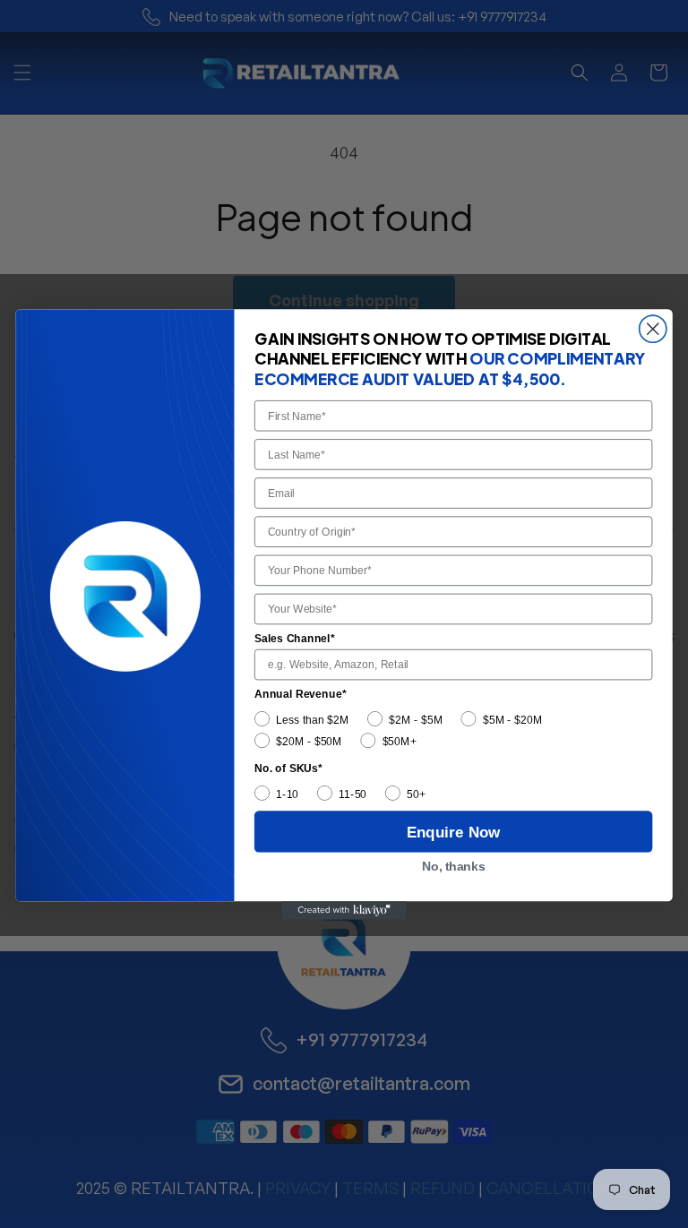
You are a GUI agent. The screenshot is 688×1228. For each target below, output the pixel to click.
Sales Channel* (294, 637)
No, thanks (454, 866)
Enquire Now (454, 830)
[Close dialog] (653, 328)
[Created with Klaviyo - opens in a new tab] (344, 910)
